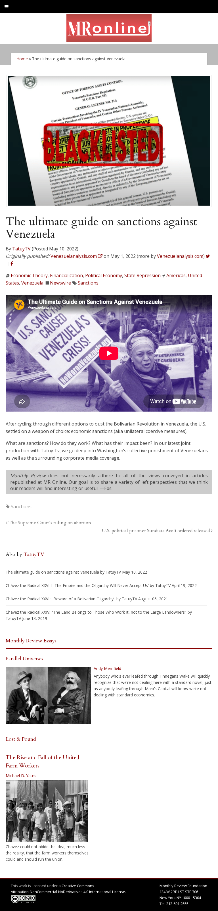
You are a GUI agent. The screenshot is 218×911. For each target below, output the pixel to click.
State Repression (142, 275)
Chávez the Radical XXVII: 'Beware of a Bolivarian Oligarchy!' (60, 598)
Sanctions (88, 283)
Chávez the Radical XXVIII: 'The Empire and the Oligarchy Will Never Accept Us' (77, 585)
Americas (176, 275)
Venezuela (32, 283)
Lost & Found (21, 739)
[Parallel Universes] (48, 695)
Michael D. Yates (21, 775)
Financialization (66, 275)
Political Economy (103, 275)
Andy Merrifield (107, 668)
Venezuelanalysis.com (180, 256)
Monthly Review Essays (31, 640)
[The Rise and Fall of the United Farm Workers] (47, 811)
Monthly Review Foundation (183, 885)
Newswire (60, 283)
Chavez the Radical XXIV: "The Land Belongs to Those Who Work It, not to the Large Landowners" (96, 612)
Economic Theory (29, 275)
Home (22, 58)
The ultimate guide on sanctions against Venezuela (52, 572)
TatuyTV (21, 249)
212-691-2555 (177, 903)
